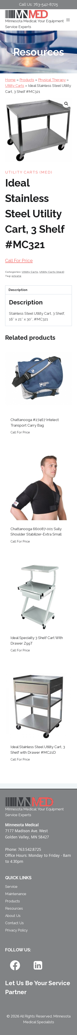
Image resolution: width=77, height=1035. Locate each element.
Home (10, 80)
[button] (66, 104)
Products (26, 80)
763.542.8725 (29, 849)
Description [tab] (18, 290)
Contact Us (14, 923)
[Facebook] (15, 965)
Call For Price (19, 260)
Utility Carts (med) (28, 172)
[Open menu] (68, 20)
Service (11, 886)
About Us (13, 915)
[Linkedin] (38, 965)
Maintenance (15, 894)
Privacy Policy (16, 930)
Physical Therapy (52, 80)
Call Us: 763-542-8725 (38, 4)
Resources (14, 908)
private (16, 275)
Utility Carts (14, 85)
